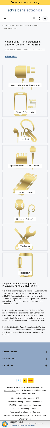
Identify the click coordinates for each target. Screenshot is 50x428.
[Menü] (4, 18)
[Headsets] (25, 131)
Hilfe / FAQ (12, 405)
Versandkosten (10, 390)
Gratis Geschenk (25, 405)
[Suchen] (34, 18)
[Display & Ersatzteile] (25, 104)
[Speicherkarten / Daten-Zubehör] (25, 157)
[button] (11, 56)
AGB (37, 398)
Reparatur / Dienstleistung (20, 412)
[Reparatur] (25, 265)
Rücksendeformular (18, 398)
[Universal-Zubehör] (25, 211)
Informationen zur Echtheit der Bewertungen (22, 425)
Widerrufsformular (39, 415)
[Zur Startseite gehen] (25, 10)
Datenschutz (37, 402)
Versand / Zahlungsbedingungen (17, 415)
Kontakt (34, 408)
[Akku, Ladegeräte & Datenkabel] (25, 77)
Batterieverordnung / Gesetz (19, 402)
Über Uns (36, 412)
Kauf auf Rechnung (21, 408)
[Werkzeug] (25, 238)
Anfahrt (31, 398)
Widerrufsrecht (25, 419)
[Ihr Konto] (39, 18)
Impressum (37, 405)
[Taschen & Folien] (25, 184)
